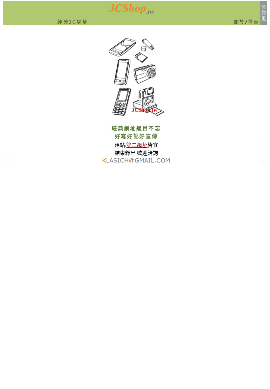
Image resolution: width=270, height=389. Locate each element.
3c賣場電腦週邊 (262, 163)
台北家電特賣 (8, 163)
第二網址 (137, 145)
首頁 (253, 22)
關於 (239, 22)
